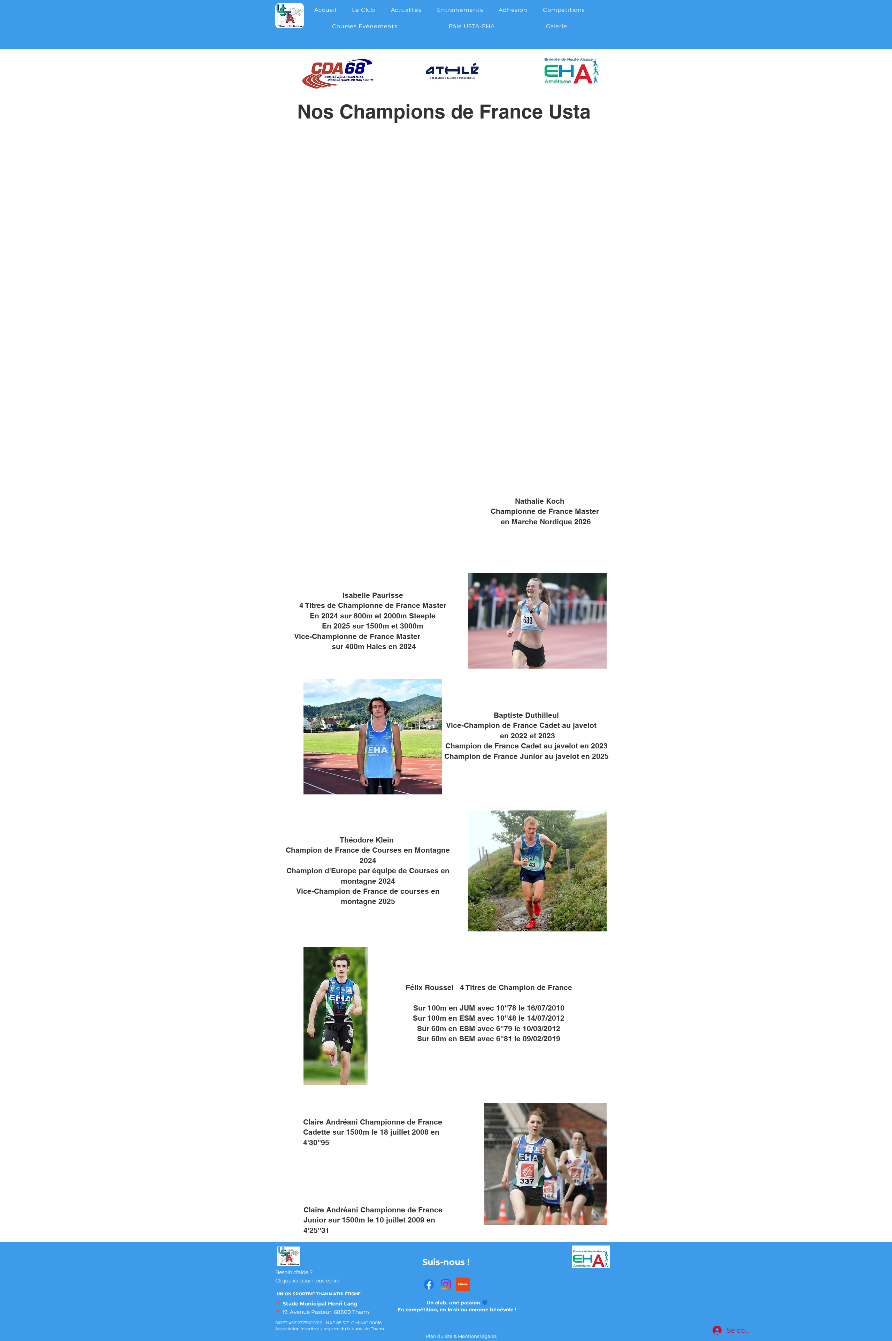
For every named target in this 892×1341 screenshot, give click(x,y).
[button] (364, 10)
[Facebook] (429, 1284)
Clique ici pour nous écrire (307, 1280)
